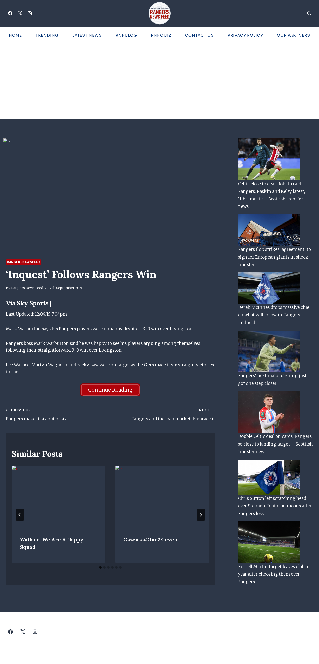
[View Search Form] (309, 13)
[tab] (100, 567)
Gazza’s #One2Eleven (150, 539)
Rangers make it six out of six (36, 415)
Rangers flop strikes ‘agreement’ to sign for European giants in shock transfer (274, 257)
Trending (47, 35)
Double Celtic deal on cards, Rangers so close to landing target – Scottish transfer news (275, 444)
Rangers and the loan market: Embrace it (173, 415)
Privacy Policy (245, 35)
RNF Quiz (161, 35)
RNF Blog (126, 35)
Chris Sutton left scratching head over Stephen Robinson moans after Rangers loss (275, 506)
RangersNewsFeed (23, 262)
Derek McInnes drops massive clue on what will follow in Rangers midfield (273, 315)
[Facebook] (10, 13)
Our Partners (293, 35)
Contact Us (199, 35)
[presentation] (58, 497)
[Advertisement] (159, 81)
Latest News (87, 35)
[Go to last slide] (20, 515)
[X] (20, 13)
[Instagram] (29, 13)
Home (15, 35)
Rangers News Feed (27, 288)
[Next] (201, 515)
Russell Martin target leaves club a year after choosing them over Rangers (273, 574)
